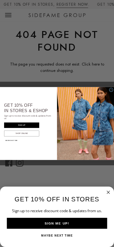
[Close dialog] (111, 90)
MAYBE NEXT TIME (11, 140)
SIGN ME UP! (57, 223)
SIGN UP (22, 125)
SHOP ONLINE (22, 133)
